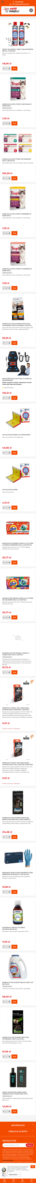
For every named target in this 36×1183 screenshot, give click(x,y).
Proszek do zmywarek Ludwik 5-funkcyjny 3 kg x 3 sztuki (15, 653)
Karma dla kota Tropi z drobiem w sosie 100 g (16, 214)
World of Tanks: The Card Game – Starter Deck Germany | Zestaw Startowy (16, 708)
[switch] (3, 1175)
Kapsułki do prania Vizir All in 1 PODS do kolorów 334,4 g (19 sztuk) (17, 599)
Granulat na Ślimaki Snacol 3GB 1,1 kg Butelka (17, 983)
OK (33, 1166)
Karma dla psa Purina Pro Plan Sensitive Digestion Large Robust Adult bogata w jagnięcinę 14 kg (16, 818)
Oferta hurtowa (7, 108)
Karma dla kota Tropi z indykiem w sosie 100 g (17, 105)
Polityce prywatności (8, 1160)
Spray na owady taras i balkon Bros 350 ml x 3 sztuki (17, 50)
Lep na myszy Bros (10, 489)
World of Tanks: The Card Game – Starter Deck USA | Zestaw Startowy (17, 763)
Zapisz (29, 1145)
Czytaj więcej (13, 1174)
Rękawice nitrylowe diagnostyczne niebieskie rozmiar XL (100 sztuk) (17, 873)
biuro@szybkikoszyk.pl (20, 4)
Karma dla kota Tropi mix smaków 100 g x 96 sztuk (16, 159)
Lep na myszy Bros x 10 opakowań (16, 435)
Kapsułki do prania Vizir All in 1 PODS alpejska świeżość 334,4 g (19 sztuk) (17, 544)
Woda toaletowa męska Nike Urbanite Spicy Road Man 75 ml (15, 1093)
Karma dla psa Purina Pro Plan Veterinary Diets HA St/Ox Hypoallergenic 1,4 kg (15, 1038)
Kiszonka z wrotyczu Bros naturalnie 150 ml (13, 928)
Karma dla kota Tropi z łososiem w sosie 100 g (17, 269)
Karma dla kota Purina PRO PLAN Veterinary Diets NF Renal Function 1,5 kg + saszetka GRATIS (17, 324)
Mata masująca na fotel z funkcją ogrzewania (16, 379)
